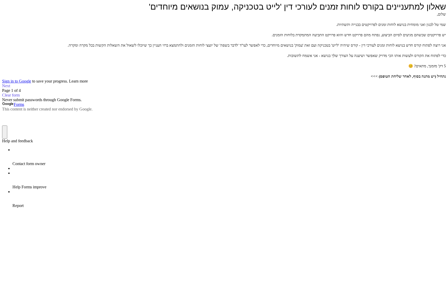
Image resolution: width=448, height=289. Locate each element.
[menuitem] (229, 156)
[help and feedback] (4, 132)
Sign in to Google (16, 81)
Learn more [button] (78, 81)
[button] (224, 86)
